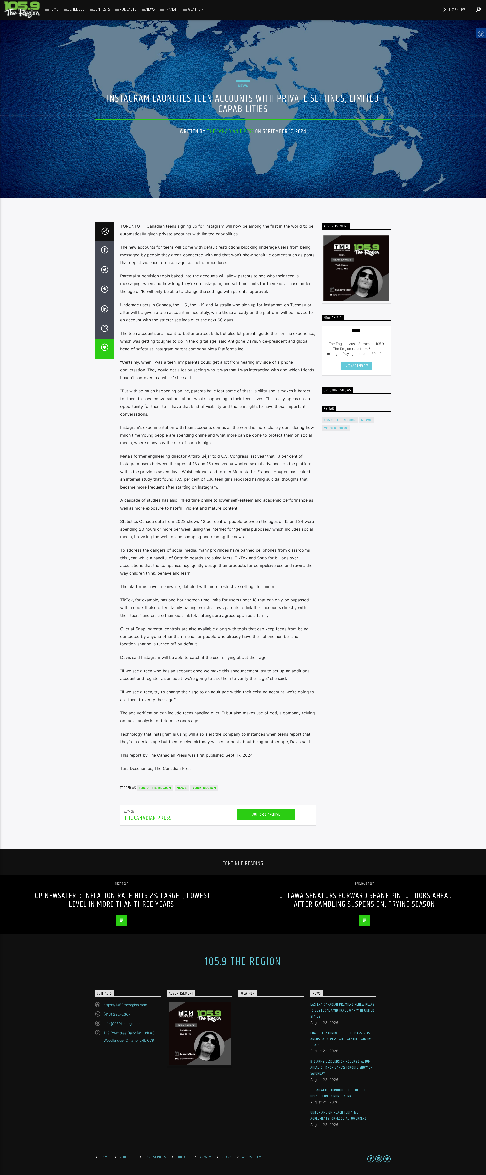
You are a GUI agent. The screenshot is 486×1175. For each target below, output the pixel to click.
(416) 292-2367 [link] (117, 1014)
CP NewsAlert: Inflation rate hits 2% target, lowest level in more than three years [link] (123, 900)
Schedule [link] (76, 9)
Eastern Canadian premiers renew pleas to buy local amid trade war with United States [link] (342, 1010)
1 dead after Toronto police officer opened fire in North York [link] (338, 1093)
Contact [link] (183, 1157)
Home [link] (54, 9)
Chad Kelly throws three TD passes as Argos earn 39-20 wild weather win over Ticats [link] (342, 1039)
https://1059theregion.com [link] (125, 1005)
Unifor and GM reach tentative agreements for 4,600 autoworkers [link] (338, 1116)
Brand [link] (226, 1157)
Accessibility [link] (251, 1157)
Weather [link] (195, 9)
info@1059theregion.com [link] (124, 1023)
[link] (22, 9)
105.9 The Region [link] (155, 788)
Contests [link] (102, 9)
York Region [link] (204, 788)
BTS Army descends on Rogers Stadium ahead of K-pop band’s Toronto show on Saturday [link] (341, 1067)
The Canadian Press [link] (230, 131)
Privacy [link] (205, 1157)
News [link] (150, 9)
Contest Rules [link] (155, 1157)
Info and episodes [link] (356, 365)
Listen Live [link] (457, 10)
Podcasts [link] (128, 9)
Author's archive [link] (266, 814)
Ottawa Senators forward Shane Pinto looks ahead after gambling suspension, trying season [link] (365, 900)
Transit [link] (171, 9)
